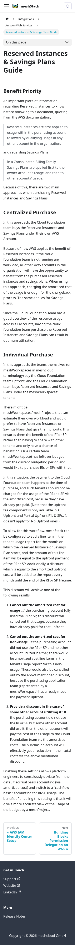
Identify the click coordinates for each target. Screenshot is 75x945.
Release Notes (14, 916)
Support (9, 879)
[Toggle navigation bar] (6, 6)
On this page (16, 42)
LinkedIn (10, 892)
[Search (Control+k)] (68, 6)
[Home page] (7, 19)
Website (9, 885)
